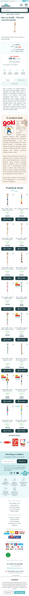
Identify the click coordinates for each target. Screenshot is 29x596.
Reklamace (14, 525)
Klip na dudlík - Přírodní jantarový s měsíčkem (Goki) (21, 360)
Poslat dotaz (4, 73)
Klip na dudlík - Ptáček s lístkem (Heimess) (22, 421)
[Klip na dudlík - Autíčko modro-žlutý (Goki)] (7, 230)
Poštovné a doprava (14, 517)
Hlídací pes (14, 84)
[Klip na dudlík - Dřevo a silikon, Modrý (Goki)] (7, 200)
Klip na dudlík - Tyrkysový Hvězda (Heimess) (21, 328)
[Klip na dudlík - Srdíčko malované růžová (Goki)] (7, 259)
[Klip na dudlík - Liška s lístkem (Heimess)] (7, 381)
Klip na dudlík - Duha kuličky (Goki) (21, 209)
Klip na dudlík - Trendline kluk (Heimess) (21, 390)
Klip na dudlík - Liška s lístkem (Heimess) (7, 390)
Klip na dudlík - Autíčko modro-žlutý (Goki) (7, 239)
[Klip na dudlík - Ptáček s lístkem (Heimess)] (22, 412)
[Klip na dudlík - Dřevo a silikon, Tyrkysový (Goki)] (7, 319)
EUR (27, 1)
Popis (7, 80)
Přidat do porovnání (23, 73)
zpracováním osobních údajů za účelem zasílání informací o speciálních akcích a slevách (14, 469)
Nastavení (8, 592)
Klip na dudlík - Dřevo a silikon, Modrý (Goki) (7, 209)
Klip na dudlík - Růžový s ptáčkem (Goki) (7, 297)
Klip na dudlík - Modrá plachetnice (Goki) (7, 421)
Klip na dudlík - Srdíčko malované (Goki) (21, 239)
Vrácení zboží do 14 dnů (14, 523)
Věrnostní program (14, 521)
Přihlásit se (12, 1)
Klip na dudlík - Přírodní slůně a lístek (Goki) (21, 268)
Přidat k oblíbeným (16, 73)
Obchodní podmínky (14, 507)
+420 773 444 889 (15, 564)
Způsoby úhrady (14, 519)
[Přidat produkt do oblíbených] (13, 195)
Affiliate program (14, 511)
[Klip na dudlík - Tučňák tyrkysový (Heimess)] (22, 289)
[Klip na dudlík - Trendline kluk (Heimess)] (22, 381)
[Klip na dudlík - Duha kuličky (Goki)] (22, 200)
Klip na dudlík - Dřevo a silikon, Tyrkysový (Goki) (7, 328)
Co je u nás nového (14, 509)
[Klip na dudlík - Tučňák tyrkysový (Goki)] (7, 350)
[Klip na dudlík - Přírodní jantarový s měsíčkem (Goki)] (22, 350)
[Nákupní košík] (21, 4)
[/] (5, 479)
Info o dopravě (16, 61)
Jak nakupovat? (14, 505)
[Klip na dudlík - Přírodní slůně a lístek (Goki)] (22, 259)
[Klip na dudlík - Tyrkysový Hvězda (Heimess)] (22, 319)
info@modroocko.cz (16, 568)
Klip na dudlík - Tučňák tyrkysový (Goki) (7, 359)
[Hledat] (26, 10)
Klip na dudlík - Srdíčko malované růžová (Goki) (7, 268)
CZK (24, 1)
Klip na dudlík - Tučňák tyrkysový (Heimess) (21, 297)
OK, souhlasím (19, 592)
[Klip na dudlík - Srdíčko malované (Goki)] (22, 230)
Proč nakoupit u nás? (14, 503)
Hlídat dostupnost (10, 73)
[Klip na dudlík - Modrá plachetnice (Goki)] (7, 412)
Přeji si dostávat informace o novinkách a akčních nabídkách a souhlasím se (15, 468)
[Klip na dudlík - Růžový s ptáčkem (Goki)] (7, 289)
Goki (16, 47)
